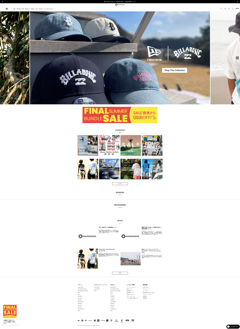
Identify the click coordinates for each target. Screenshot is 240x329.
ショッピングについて (131, 287)
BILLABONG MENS (82, 289)
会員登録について (130, 292)
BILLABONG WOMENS (83, 290)
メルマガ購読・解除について (133, 298)
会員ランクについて (131, 294)
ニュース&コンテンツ (48, 9)
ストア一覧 (145, 290)
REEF (79, 310)
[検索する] (221, 9)
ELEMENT (80, 296)
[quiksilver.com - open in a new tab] (79, 321)
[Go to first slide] (237, 1)
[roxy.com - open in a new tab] (86, 321)
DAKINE (79, 299)
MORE (120, 183)
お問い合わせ (146, 287)
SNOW (32, 9)
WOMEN (18, 9)
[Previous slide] (2, 1)
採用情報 (145, 298)
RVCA (79, 294)
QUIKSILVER (80, 287)
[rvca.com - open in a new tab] (90, 321)
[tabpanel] (120, 57)
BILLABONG (97, 289)
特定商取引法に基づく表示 (148, 292)
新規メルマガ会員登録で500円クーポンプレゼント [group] (120, 1)
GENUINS (80, 303)
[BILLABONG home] (7, 8)
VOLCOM (80, 305)
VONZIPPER (80, 301)
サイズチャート (146, 289)
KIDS (23, 9)
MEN (14, 9)
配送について (129, 289)
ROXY (79, 292)
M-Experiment (81, 309)
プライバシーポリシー (147, 294)
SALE (36, 9)
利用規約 (145, 296)
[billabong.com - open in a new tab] (82, 321)
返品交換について (130, 290)
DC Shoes (80, 298)
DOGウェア (27, 9)
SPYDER (80, 307)
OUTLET (40, 9)
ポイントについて (130, 296)
